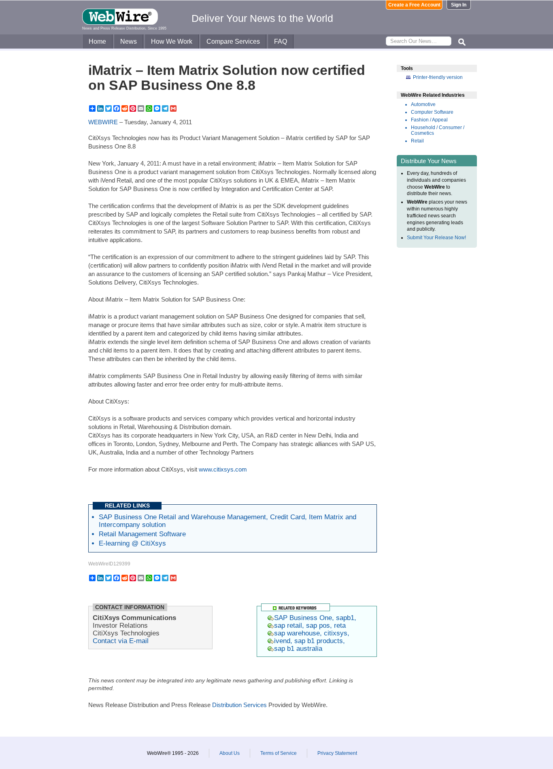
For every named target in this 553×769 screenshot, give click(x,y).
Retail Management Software (142, 533)
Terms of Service (278, 753)
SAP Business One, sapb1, (315, 617)
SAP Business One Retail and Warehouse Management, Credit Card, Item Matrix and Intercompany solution (227, 520)
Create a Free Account (414, 5)
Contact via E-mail (121, 640)
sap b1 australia (298, 648)
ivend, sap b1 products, (309, 640)
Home (97, 41)
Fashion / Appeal (429, 120)
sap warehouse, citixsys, (311, 633)
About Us (229, 753)
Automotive (423, 104)
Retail (417, 141)
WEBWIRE (103, 122)
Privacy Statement (337, 753)
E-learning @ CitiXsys (132, 543)
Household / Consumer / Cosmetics (437, 130)
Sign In (458, 5)
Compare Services (233, 41)
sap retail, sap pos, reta (310, 625)
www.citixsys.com (223, 469)
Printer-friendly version (438, 77)
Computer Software (432, 112)
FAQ (280, 41)
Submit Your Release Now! (436, 237)
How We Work (171, 41)
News (128, 41)
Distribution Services (239, 704)
